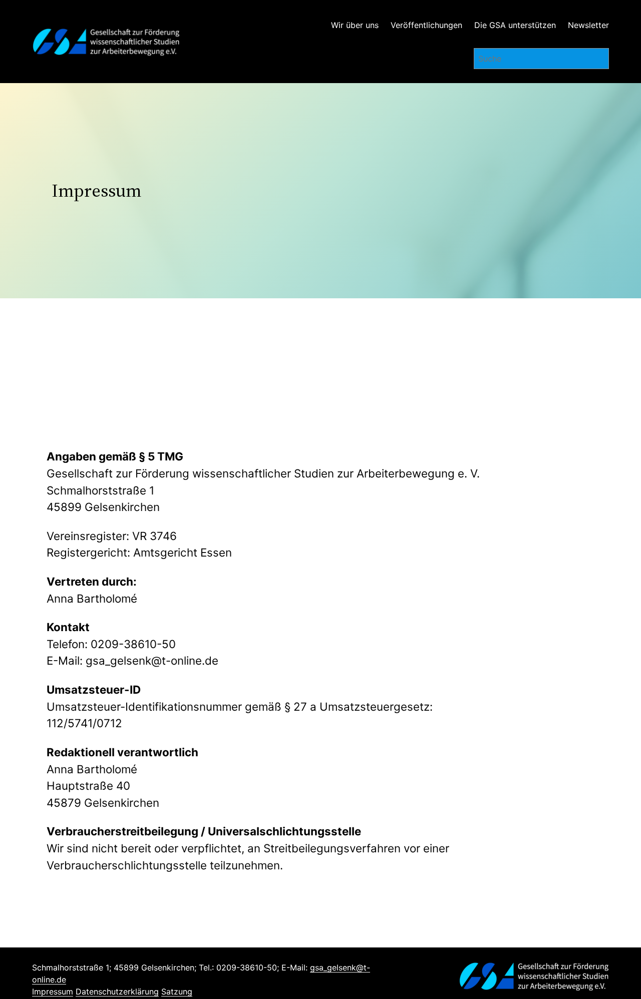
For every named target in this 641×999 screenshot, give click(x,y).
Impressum (52, 991)
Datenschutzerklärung (117, 991)
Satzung (176, 991)
